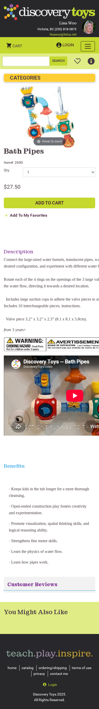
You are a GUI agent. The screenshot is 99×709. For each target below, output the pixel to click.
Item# (8, 162)
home (12, 668)
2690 (19, 162)
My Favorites (77, 59)
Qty (6, 170)
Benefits (14, 466)
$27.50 (12, 187)
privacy (39, 674)
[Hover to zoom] (49, 117)
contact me (59, 674)
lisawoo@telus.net (63, 34)
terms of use (81, 668)
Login (68, 44)
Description (18, 251)
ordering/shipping (53, 668)
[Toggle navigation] (88, 46)
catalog (28, 668)
